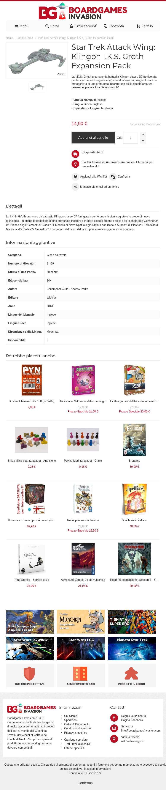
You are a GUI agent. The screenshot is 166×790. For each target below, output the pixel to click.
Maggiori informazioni (97, 768)
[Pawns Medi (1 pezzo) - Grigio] (83, 425)
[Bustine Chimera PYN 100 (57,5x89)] (31, 366)
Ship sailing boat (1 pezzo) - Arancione (32, 460)
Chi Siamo (70, 716)
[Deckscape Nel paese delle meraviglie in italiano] (83, 366)
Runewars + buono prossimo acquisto (31, 520)
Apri (99, 773)
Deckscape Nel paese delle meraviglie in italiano (89, 401)
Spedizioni (70, 720)
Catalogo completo (76, 739)
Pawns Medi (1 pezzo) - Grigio (83, 460)
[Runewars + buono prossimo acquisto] (31, 485)
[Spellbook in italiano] (134, 485)
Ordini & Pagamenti (76, 724)
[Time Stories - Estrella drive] (31, 544)
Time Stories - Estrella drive (31, 579)
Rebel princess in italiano (83, 520)
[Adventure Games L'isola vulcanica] (83, 544)
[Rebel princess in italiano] (83, 485)
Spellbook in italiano (134, 520)
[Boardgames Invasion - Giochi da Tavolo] (83, 10)
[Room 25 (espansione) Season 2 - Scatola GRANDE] (134, 544)
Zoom (60, 74)
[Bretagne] (134, 425)
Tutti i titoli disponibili (77, 744)
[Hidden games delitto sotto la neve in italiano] (134, 366)
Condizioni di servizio (77, 728)
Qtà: (119, 137)
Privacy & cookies (75, 732)
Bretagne (134, 460)
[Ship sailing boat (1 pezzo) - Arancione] (31, 425)
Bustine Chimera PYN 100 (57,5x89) (31, 401)
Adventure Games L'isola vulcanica (83, 579)
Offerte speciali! (74, 748)
